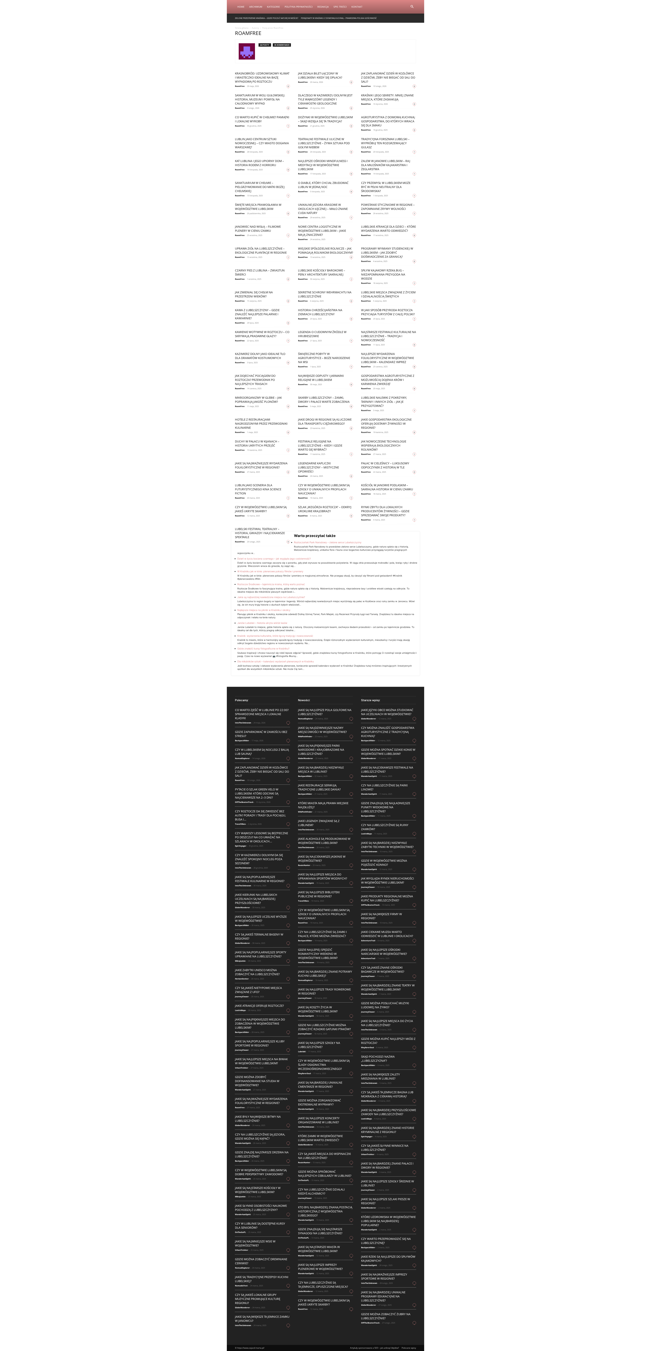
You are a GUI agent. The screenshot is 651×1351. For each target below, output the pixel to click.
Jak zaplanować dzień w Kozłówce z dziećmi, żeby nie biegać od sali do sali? (388, 77)
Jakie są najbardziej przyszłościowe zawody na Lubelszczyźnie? (388, 1112)
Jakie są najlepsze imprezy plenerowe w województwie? (320, 1267)
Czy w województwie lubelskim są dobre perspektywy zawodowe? (261, 1172)
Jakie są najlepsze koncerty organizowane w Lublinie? (319, 1120)
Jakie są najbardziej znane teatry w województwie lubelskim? (388, 987)
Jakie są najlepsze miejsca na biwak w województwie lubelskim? (261, 1061)
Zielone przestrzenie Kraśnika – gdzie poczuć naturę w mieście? (266, 18)
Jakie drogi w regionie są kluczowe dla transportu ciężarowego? (325, 422)
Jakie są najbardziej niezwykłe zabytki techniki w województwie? (387, 845)
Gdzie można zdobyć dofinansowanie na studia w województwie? (257, 1081)
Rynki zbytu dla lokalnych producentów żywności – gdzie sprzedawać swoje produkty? (385, 511)
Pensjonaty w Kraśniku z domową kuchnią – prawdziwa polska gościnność (339, 18)
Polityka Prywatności (299, 6)
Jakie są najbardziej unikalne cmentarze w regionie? (320, 1085)
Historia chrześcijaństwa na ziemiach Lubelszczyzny (320, 312)
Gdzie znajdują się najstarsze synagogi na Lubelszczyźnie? (320, 1231)
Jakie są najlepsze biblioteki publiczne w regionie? (319, 894)
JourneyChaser (242, 996)
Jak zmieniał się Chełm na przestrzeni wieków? (254, 294)
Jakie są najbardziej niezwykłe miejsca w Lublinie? (321, 769)
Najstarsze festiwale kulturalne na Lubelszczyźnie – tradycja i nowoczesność (388, 336)
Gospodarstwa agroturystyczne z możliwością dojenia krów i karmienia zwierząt (387, 380)
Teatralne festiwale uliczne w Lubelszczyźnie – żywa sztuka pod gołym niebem (324, 143)
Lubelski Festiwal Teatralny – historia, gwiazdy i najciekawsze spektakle (260, 533)
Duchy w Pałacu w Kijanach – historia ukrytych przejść (257, 443)
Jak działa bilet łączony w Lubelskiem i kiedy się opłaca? (320, 75)
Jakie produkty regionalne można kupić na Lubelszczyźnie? (387, 898)
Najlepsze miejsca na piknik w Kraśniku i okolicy (263, 610)
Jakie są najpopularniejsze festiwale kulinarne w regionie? (259, 879)
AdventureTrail (368, 940)
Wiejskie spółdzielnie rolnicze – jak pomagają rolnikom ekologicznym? (325, 250)
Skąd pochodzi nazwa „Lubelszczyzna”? (378, 1059)
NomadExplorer (242, 758)
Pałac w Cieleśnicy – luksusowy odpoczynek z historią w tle (385, 465)
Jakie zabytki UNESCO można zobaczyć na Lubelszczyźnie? (257, 972)
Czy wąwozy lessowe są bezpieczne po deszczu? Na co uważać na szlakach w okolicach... (261, 837)
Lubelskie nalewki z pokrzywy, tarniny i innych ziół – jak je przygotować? (384, 402)
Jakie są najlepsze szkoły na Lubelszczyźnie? (319, 1045)
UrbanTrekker (241, 1067)
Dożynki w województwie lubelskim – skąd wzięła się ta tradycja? (325, 119)
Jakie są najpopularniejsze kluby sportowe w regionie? (260, 1043)
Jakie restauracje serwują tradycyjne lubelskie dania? (319, 787)
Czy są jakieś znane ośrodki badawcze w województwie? (382, 970)
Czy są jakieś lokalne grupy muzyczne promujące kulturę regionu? (257, 1299)
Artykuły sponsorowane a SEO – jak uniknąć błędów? (374, 1347)
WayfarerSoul (304, 1073)
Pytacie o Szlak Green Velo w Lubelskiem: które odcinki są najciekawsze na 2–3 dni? (256, 793)
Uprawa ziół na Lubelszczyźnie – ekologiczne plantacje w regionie (261, 250)
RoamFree (240, 86)
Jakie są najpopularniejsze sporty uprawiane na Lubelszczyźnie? (260, 954)
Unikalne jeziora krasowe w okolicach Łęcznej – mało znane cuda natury (323, 209)
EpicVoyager (240, 846)
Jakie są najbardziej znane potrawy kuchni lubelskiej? (325, 974)
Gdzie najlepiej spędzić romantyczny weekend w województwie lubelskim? (318, 954)
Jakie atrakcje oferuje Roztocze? (259, 1006)
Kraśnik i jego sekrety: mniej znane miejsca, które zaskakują (387, 97)
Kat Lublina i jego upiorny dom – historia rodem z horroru (259, 163)
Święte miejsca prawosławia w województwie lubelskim (258, 207)
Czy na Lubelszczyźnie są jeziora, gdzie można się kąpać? (260, 1136)
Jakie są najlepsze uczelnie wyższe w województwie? (261, 919)
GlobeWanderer (242, 907)
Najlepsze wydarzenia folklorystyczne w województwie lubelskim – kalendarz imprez (387, 358)
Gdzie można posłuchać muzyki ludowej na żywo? (385, 1005)
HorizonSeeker (242, 978)
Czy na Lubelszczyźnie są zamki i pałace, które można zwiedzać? (322, 934)
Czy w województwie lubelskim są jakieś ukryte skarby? (261, 509)
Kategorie (273, 6)
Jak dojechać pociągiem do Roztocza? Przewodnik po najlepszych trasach (255, 380)
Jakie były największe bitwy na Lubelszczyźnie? (258, 1119)
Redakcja (323, 6)
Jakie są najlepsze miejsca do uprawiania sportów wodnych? (322, 876)
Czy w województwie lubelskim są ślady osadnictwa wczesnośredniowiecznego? (324, 1065)
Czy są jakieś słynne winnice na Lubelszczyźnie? (384, 1148)
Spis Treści (340, 6)
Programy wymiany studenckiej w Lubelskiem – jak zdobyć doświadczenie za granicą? (387, 253)
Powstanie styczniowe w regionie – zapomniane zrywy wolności (388, 207)
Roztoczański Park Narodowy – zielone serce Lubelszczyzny (327, 542)
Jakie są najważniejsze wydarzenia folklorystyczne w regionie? (261, 465)
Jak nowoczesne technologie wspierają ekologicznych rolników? (383, 445)
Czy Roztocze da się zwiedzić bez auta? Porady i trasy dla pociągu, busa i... (260, 815)
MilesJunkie (240, 961)
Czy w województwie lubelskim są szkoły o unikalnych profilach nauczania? (324, 489)
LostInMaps (240, 1010)
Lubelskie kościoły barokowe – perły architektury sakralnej (321, 272)
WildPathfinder (305, 736)
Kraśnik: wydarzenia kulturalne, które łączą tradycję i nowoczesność (275, 635)
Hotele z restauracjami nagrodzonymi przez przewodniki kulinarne (261, 424)
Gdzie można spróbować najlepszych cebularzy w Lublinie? (324, 1174)
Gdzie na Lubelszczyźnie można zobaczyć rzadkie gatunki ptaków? (324, 1027)
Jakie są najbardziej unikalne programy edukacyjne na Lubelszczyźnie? (383, 1296)
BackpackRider (242, 740)
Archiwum (255, 6)
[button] (412, 7)
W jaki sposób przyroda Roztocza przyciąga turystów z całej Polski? (388, 312)
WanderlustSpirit (243, 1089)
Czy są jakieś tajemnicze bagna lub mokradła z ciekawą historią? (387, 1094)
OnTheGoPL (240, 1232)
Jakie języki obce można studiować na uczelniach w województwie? (387, 712)
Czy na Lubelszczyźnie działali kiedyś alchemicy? (321, 1191)
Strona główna (242, 27)
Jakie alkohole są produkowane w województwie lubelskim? (324, 841)
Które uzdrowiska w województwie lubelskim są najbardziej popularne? (388, 1221)
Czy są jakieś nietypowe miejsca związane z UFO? (258, 990)
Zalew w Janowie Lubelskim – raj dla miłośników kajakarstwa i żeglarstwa (385, 165)
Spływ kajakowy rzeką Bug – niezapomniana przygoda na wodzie (383, 274)
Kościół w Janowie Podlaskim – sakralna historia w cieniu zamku (387, 487)
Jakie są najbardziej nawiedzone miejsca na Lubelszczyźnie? (271, 597)
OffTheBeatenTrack (244, 802)
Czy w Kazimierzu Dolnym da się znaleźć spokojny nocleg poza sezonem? (259, 859)
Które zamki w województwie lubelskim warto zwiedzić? (320, 1138)
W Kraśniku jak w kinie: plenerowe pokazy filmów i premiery (270, 571)
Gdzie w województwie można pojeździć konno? (384, 863)
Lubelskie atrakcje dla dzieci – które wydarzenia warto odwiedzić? (388, 229)
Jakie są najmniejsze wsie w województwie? (255, 1243)
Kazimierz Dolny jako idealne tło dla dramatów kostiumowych (260, 356)
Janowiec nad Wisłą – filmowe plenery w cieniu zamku (258, 229)
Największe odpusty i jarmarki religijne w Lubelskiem (321, 378)
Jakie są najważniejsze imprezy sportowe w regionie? (384, 1276)
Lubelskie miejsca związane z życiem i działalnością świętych (388, 294)
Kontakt (356, 6)
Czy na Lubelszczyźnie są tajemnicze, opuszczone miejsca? (323, 1285)
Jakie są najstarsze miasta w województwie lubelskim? (319, 1249)
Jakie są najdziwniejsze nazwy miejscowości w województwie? (322, 730)
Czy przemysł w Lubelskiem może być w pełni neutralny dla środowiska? (385, 187)
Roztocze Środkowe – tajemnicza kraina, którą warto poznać (271, 584)
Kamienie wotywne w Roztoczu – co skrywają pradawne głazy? (262, 334)
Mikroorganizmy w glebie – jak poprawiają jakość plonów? (258, 400)
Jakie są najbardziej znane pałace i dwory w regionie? (387, 1165)
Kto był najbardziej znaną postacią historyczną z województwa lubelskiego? (325, 1211)
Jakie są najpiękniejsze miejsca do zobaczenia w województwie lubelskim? (260, 1023)
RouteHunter (304, 865)
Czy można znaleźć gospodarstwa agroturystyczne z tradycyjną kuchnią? (387, 732)
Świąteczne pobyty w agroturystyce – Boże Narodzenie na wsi (324, 358)
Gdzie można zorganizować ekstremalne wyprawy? (319, 1102)
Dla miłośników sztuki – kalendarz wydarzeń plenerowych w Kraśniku (275, 661)
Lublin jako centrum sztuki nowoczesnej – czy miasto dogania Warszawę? (262, 143)
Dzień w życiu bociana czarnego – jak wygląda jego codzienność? (274, 558)
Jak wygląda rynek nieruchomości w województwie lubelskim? (387, 880)
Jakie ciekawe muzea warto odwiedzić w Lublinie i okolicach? (387, 934)
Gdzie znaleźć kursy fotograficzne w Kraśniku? (263, 648)
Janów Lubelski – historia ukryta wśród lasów (262, 622)
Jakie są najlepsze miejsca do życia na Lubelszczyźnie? (387, 1023)
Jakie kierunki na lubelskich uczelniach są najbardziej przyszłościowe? (256, 899)
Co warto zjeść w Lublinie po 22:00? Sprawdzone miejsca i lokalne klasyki (262, 714)
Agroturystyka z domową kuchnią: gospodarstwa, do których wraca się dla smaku (388, 121)
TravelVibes (240, 824)
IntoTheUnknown (243, 722)
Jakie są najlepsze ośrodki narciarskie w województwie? (384, 952)
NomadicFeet (241, 1285)
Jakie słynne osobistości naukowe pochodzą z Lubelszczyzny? (261, 1208)
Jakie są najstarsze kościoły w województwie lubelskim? (258, 1190)
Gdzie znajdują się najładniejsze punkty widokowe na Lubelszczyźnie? (385, 807)
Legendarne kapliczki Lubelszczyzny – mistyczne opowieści (318, 467)
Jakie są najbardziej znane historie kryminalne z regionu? (387, 1130)
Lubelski (302, 1051)
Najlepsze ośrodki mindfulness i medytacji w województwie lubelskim (323, 165)
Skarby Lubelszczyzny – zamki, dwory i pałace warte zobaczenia (324, 400)
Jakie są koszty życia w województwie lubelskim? (318, 1009)
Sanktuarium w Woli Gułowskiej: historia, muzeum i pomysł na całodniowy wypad (260, 99)
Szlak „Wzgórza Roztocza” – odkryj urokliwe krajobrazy (324, 509)
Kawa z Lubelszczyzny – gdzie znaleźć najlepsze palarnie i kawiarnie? (257, 314)
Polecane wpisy (409, 1347)
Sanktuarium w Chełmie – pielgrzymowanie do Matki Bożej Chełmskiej (260, 187)
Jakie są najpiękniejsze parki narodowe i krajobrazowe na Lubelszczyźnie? (321, 750)
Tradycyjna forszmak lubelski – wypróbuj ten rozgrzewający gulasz (385, 143)
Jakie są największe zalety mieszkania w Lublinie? (380, 1076)
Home (240, 6)
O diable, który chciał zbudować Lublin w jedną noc (323, 185)
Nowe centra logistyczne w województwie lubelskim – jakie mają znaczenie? (322, 231)
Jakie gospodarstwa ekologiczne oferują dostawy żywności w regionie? (386, 424)
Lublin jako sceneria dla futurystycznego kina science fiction (258, 489)
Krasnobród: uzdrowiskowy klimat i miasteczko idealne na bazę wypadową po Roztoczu (262, 77)
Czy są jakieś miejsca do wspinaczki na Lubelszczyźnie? (324, 1156)
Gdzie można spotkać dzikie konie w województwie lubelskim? (388, 752)
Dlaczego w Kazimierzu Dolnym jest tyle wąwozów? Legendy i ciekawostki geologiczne (325, 99)
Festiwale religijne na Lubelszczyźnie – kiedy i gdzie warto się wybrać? (320, 445)
